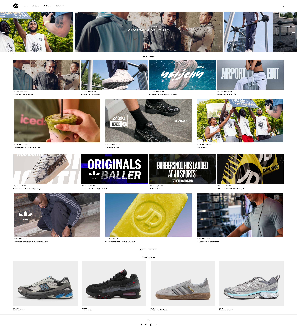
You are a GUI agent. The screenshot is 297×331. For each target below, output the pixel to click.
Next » (155, 249)
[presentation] (3, 32)
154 (150, 249)
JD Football (59, 6)
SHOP (148, 320)
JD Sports (35, 6)
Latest (25, 6)
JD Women (47, 6)
